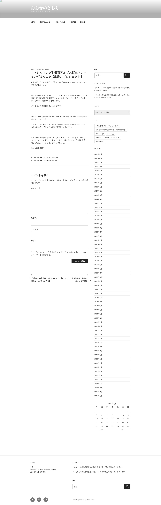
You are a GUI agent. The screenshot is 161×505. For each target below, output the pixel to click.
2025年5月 (98, 179)
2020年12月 (98, 318)
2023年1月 (98, 269)
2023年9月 (98, 240)
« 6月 (101, 430)
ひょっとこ (114, 126)
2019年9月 (98, 355)
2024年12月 (98, 191)
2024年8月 (98, 207)
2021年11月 (98, 302)
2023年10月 (98, 236)
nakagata (45, 69)
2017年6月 (98, 396)
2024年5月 (98, 216)
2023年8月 (98, 244)
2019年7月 (98, 363)
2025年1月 (98, 187)
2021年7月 (98, 314)
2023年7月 (98, 248)
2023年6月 (98, 252)
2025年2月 (98, 183)
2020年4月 (98, 326)
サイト (33, 241)
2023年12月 (98, 228)
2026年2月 (98, 162)
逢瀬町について (45, 22)
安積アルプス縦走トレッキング (48, 160)
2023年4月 (98, 261)
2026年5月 (98, 154)
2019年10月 (98, 351)
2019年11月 (98, 347)
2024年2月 (98, 220)
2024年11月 (98, 195)
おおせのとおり (45, 7)
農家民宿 (100, 141)
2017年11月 (98, 388)
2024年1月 (98, 224)
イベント (36, 157)
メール (34, 229)
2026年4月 (98, 158)
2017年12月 (98, 383)
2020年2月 (98, 334)
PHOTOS (73, 22)
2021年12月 (98, 297)
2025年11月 (98, 166)
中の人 (110, 134)
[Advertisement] (80, 42)
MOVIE (82, 22)
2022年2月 (98, 289)
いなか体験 (101, 126)
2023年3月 (98, 265)
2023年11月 (98, 232)
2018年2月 (98, 379)
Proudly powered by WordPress (83, 500)
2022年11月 (98, 273)
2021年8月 (98, 310)
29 (123, 426)
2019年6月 (98, 367)
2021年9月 (98, 306)
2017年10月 (98, 392)
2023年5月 (98, 256)
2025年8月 (98, 175)
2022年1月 (98, 293)
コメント (35, 188)
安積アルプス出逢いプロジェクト (49, 157)
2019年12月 (98, 342)
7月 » (123, 430)
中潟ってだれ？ (60, 22)
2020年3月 (98, 330)
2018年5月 (98, 375)
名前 (34, 218)
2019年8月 (98, 359)
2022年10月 (98, 277)
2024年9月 (98, 203)
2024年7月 (98, 211)
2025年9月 (98, 170)
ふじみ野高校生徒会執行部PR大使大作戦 (111, 130)
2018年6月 (98, 371)
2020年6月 (98, 322)
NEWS (33, 22)
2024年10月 (98, 199)
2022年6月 (98, 285)
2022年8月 (98, 281)
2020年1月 (98, 338)
